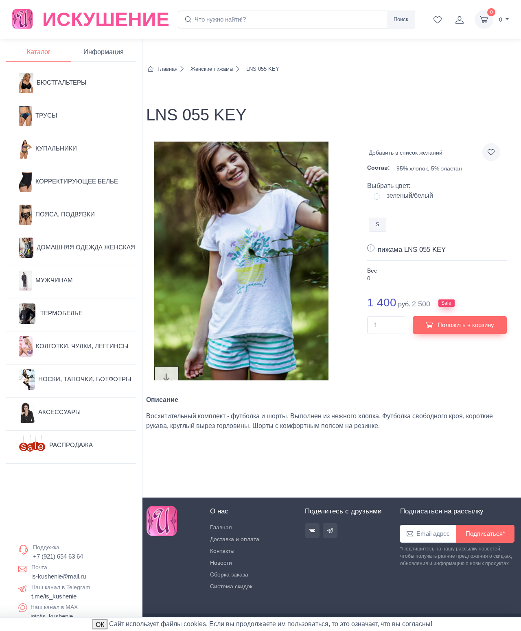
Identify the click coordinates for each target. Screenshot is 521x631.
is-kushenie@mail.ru (58, 576)
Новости (221, 562)
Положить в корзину (465, 324)
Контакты (222, 551)
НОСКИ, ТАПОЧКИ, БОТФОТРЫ (84, 379)
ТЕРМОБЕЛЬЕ (61, 313)
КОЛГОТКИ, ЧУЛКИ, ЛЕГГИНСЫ (82, 346)
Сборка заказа (229, 574)
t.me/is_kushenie (54, 596)
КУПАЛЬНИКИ (56, 148)
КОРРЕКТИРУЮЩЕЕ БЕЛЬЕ (76, 181)
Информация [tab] (103, 51)
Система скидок (231, 586)
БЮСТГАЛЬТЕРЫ (61, 82)
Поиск (401, 19)
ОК (100, 624)
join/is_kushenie (52, 616)
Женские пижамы (212, 69)
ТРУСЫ (46, 115)
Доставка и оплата (234, 539)
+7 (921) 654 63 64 (58, 556)
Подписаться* (485, 533)
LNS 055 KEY (262, 69)
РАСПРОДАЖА (71, 444)
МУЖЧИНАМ (54, 280)
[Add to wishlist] (491, 152)
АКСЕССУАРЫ (59, 411)
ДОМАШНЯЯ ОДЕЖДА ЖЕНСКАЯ (86, 247)
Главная (167, 69)
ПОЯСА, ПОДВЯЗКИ (65, 214)
